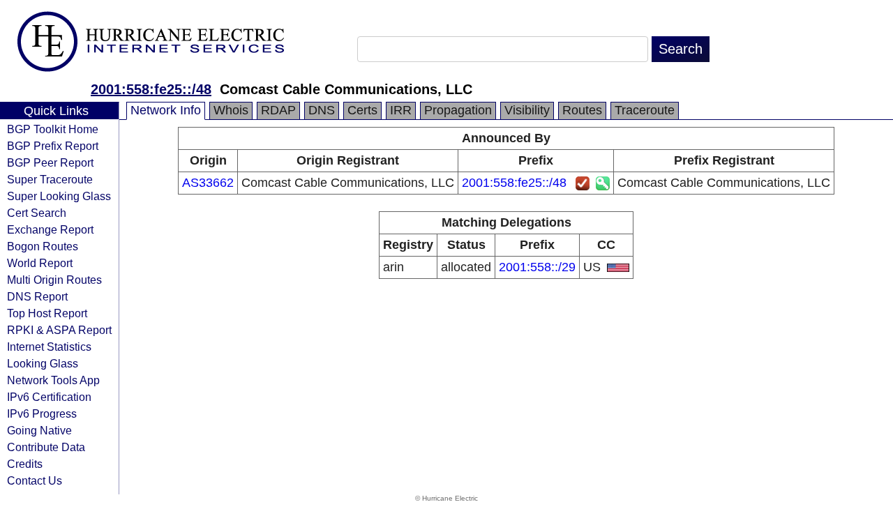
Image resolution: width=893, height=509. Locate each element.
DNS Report (37, 296)
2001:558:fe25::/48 (151, 89)
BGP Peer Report (50, 162)
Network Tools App (53, 380)
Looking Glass (42, 363)
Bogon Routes (42, 246)
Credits (25, 463)
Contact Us (34, 480)
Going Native (39, 430)
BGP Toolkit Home (52, 129)
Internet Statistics (49, 346)
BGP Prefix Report (52, 145)
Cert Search (36, 212)
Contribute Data (46, 447)
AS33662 (208, 183)
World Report (40, 263)
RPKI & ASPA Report (59, 330)
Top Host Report (47, 313)
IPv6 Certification (49, 396)
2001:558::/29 (537, 267)
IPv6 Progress (42, 413)
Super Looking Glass (59, 196)
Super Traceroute (50, 179)
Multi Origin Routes (54, 279)
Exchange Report (50, 229)
